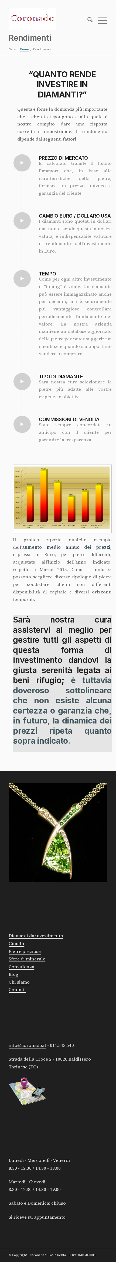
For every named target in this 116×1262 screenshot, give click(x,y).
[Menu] (100, 21)
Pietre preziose (25, 951)
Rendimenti (30, 38)
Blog (13, 974)
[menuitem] (87, 21)
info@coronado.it (27, 1045)
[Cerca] (87, 21)
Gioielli (16, 944)
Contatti (17, 990)
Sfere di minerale (27, 959)
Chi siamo (19, 982)
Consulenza (21, 967)
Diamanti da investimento (36, 936)
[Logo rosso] (48, 19)
